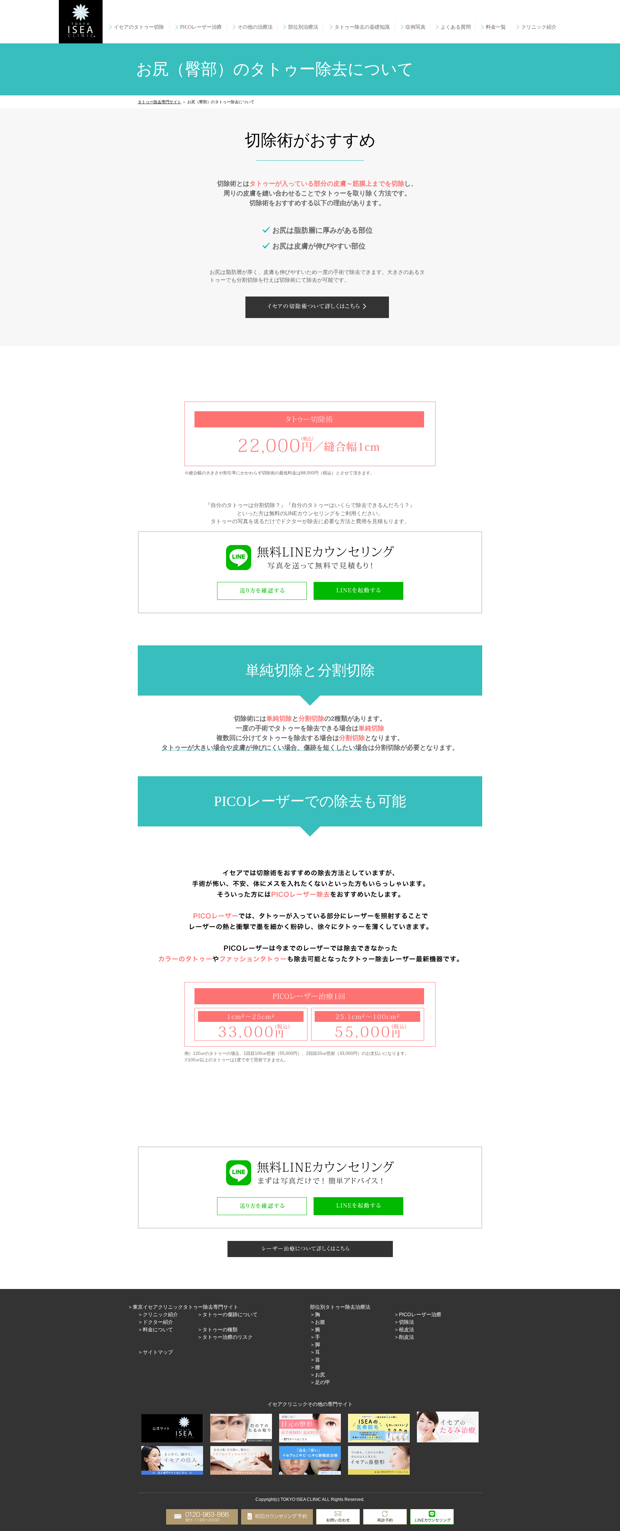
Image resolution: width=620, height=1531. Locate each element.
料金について (158, 1329)
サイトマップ (158, 1352)
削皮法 (406, 1337)
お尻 (320, 1375)
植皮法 (406, 1329)
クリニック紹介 (160, 1314)
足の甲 (322, 1382)
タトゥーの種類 (220, 1329)
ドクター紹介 (158, 1322)
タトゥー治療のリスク (227, 1337)
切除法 (406, 1322)
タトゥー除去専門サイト (159, 102)
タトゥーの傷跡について (230, 1314)
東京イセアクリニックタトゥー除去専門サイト (185, 1307)
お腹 (320, 1322)
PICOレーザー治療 (420, 1314)
